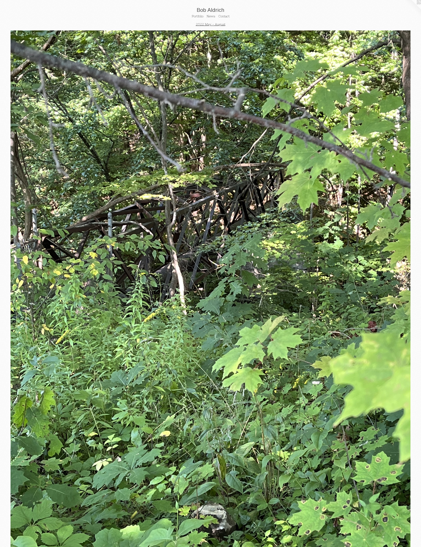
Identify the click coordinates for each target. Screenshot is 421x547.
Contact (224, 16)
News (211, 16)
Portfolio (197, 16)
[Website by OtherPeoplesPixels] (412, 9)
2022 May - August (210, 24)
